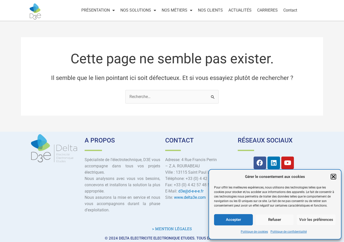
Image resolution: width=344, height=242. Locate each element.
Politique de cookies (254, 231)
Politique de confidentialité (288, 231)
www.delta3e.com (190, 197)
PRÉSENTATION (95, 10)
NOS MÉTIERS (174, 10)
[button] (333, 176)
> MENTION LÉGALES (172, 228)
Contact (290, 10)
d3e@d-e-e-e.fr (190, 191)
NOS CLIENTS (210, 10)
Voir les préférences (316, 219)
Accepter (233, 219)
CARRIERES (267, 10)
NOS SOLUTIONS (135, 10)
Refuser (274, 219)
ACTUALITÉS (240, 10)
